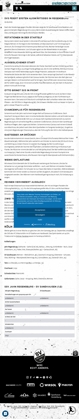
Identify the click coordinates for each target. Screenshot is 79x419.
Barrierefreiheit (60, 406)
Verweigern (40, 215)
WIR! (19, 406)
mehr (40, 220)
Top (5, 406)
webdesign (33, 408)
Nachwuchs (26, 406)
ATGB (48, 406)
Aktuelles (10, 406)
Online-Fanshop (22, 236)
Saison (15, 406)
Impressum (33, 406)
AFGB (52, 406)
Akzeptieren (40, 210)
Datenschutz (42, 406)
